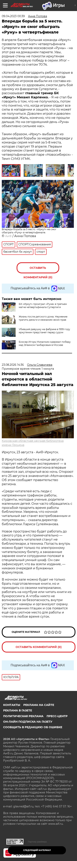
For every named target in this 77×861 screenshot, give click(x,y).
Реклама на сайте (38, 705)
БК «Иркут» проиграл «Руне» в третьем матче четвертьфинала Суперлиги (43, 306)
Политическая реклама (23, 716)
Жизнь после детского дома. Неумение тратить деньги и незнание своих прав (43, 318)
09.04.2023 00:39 (13, 16)
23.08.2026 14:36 (13, 365)
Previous (6, 199)
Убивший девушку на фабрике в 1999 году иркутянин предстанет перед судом (44, 331)
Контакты (11, 705)
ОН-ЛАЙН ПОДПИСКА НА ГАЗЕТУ (27, 721)
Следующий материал (37, 850)
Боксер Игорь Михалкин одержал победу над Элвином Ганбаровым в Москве (45, 343)
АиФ (8, 236)
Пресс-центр (57, 716)
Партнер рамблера (37, 842)
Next (69, 199)
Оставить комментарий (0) (37, 269)
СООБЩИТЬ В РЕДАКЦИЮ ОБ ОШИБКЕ (32, 727)
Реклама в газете (17, 710)
